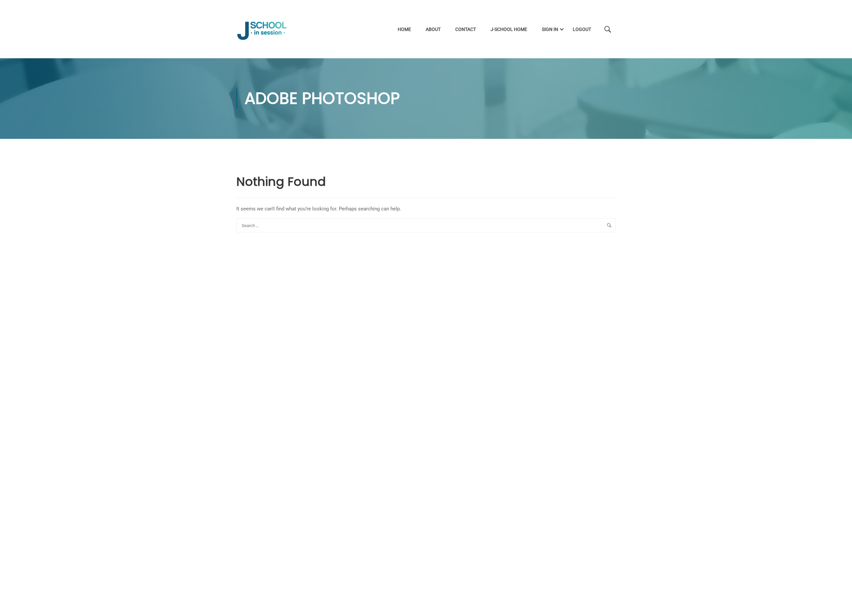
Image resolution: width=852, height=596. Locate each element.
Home (404, 29)
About (433, 29)
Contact (465, 29)
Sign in (550, 29)
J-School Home (509, 29)
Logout (582, 29)
